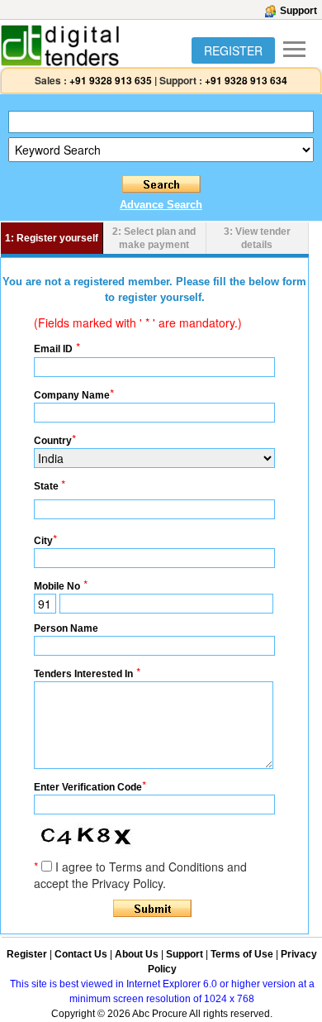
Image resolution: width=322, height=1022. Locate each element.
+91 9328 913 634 (246, 80)
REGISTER (233, 50)
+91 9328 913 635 (109, 80)
